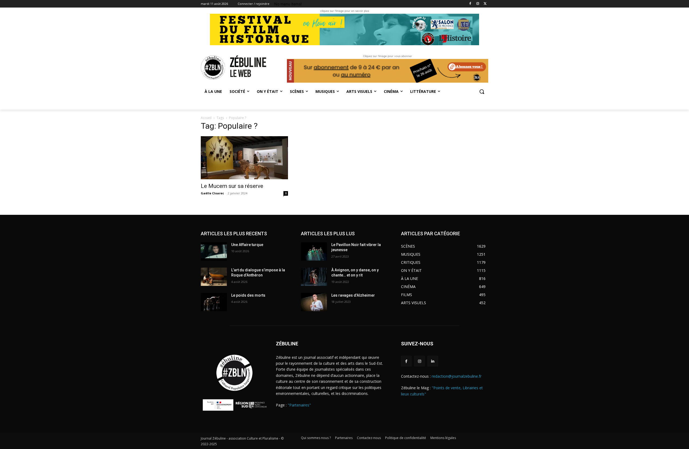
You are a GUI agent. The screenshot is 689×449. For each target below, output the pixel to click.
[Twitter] (485, 4)
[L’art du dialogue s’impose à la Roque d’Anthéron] (214, 277)
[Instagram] (477, 4)
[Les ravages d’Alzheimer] (314, 302)
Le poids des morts (248, 295)
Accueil (206, 117)
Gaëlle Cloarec (212, 193)
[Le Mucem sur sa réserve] (244, 157)
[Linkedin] (432, 361)
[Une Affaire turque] (214, 251)
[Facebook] (470, 4)
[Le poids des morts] (214, 302)
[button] (481, 91)
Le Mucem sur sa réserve (232, 186)
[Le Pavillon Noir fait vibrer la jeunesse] (314, 251)
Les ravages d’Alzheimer (353, 295)
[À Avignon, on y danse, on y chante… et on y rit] (314, 277)
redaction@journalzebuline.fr (456, 376)
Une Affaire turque (247, 245)
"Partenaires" (299, 405)
